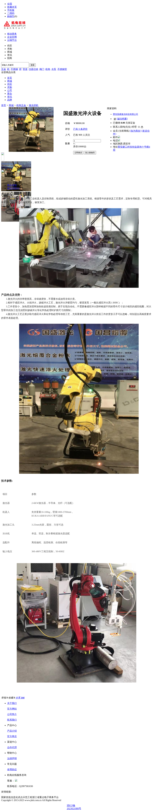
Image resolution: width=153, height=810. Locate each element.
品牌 (9, 100)
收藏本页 (12, 7)
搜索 (33, 65)
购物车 (10, 16)
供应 (9, 84)
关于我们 (12, 703)
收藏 (11, 697)
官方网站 (12, 708)
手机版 (10, 10)
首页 (9, 78)
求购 (9, 87)
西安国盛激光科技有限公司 (125, 114)
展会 (9, 93)
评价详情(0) (13, 188)
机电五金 (21, 105)
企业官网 (12, 37)
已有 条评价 (80, 129)
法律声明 (12, 758)
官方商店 (12, 736)
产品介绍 (12, 731)
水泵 (53, 69)
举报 (4, 697)
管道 (25, 69)
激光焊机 (33, 105)
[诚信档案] (122, 118)
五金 (3, 69)
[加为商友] (135, 131)
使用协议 (12, 769)
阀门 (41, 69)
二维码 (10, 13)
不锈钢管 (62, 69)
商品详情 (12, 185)
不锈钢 (14, 69)
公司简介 (12, 714)
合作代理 (12, 747)
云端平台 (12, 40)
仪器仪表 (33, 69)
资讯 (9, 96)
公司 (9, 90)
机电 (47, 69)
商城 (9, 81)
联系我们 (12, 720)
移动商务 (12, 34)
